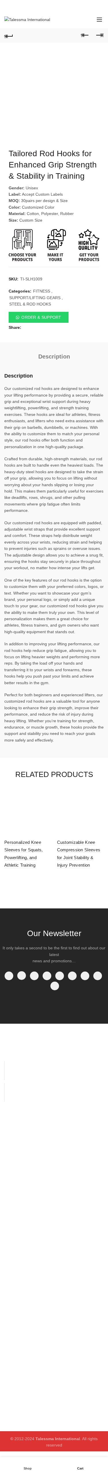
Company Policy (19, 1284)
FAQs (63, 1173)
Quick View (46, 793)
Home (9, 1131)
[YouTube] (47, 976)
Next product (99, 35)
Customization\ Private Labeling (78, 1162)
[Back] (8, 35)
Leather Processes (75, 1152)
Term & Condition (20, 1318)
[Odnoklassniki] (85, 976)
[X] (21, 975)
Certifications (70, 1212)
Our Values (68, 1237)
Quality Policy (16, 1309)
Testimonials (69, 1245)
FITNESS (41, 291)
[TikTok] (54, 986)
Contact (11, 1173)
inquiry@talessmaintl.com (73, 5)
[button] (54, 317)
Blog (8, 1165)
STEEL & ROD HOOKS (30, 304)
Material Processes (75, 1144)
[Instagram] (34, 976)
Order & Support (41, 317)
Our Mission (69, 1229)
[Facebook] (9, 976)
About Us (12, 1140)
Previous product (85, 35)
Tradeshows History (76, 1220)
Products (12, 1148)
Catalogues (14, 1156)
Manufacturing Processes (71, 1133)
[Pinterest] (59, 976)
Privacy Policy (16, 1293)
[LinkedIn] (72, 976)
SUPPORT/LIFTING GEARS (34, 297)
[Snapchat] (97, 976)
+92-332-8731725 (29, 5)
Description (54, 356)
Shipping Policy (18, 1301)
